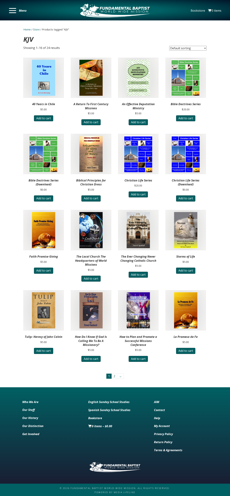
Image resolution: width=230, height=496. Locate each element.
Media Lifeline (124, 492)
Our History (30, 418)
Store (36, 29)
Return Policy (163, 442)
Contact (159, 410)
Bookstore (198, 11)
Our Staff (28, 410)
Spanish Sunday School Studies (109, 410)
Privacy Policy (163, 434)
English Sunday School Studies (109, 402)
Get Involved (30, 434)
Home (27, 29)
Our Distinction (32, 426)
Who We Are (30, 402)
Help (157, 418)
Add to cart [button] (43, 118)
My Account (162, 426)
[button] (17, 10)
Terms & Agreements (168, 450)
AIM (156, 402)
